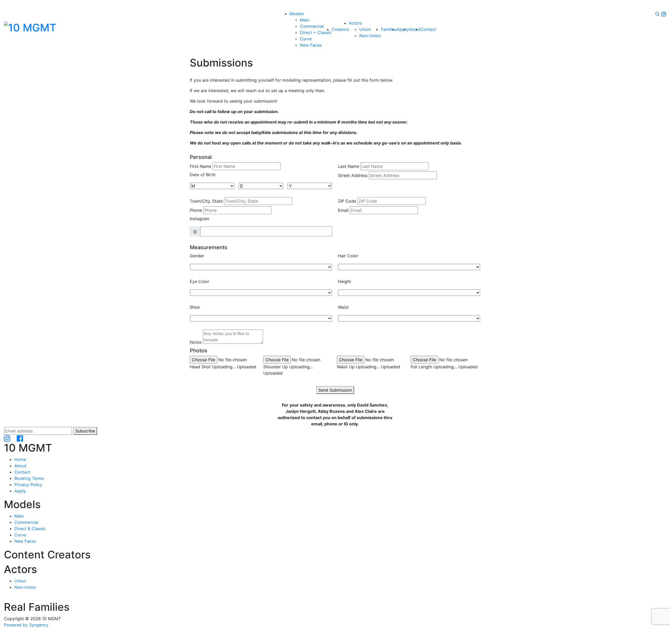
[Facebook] (20, 438)
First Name (200, 166)
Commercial (26, 522)
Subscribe (85, 431)
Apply (20, 490)
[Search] (657, 13)
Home (20, 459)
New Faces (25, 541)
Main (19, 516)
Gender (197, 255)
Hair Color (348, 255)
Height (344, 281)
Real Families (36, 607)
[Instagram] (663, 13)
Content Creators (47, 554)
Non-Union (25, 587)
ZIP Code (347, 201)
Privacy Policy (28, 484)
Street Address (352, 175)
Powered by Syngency (26, 624)
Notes (196, 342)
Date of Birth (202, 174)
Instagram (199, 218)
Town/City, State (206, 201)
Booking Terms (29, 478)
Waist (343, 307)
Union (20, 580)
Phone (196, 210)
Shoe (195, 307)
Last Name (348, 166)
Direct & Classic (30, 528)
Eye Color (199, 281)
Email (343, 210)
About (20, 465)
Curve (20, 534)
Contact (22, 472)
